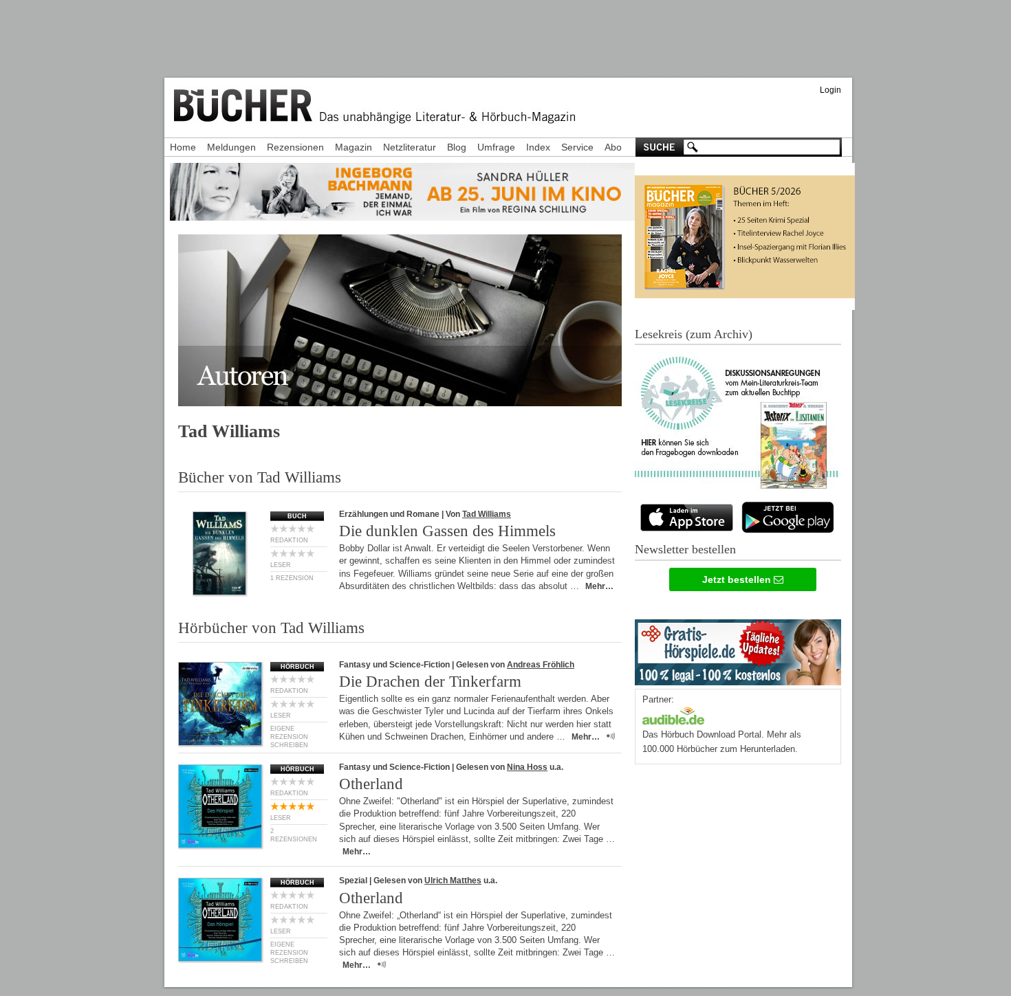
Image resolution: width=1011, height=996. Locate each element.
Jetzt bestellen (738, 579)
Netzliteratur (409, 147)
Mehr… (599, 586)
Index (538, 147)
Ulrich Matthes (452, 880)
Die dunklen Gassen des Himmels (447, 531)
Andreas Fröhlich (540, 664)
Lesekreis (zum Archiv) (693, 334)
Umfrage (496, 147)
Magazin (353, 147)
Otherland (371, 784)
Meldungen (231, 147)
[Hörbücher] (673, 714)
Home (183, 147)
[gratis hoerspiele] (738, 649)
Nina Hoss (527, 767)
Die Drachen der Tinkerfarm (430, 681)
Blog (456, 147)
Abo (613, 147)
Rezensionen (295, 147)
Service (577, 147)
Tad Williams (486, 514)
